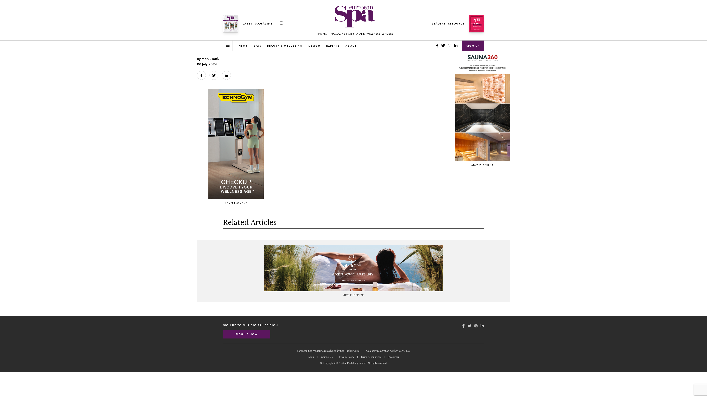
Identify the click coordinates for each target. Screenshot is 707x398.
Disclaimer (393, 357)
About (351, 46)
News (243, 46)
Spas (257, 46)
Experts (333, 46)
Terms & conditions (371, 357)
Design (314, 46)
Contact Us (327, 357)
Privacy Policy (346, 357)
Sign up (472, 46)
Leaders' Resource (448, 23)
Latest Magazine (257, 23)
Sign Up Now (246, 334)
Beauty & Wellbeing (285, 46)
